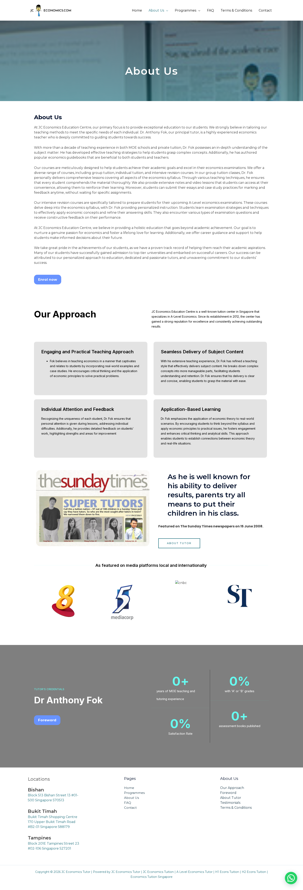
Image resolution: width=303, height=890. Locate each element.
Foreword (228, 793)
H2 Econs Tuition (254, 872)
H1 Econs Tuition (227, 872)
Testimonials (230, 803)
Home (137, 10)
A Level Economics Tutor (194, 872)
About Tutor (230, 798)
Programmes (185, 10)
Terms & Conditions (236, 10)
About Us (156, 10)
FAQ (210, 10)
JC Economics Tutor (125, 872)
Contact (265, 10)
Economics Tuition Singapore (151, 877)
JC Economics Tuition (158, 872)
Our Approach (232, 788)
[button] (291, 878)
